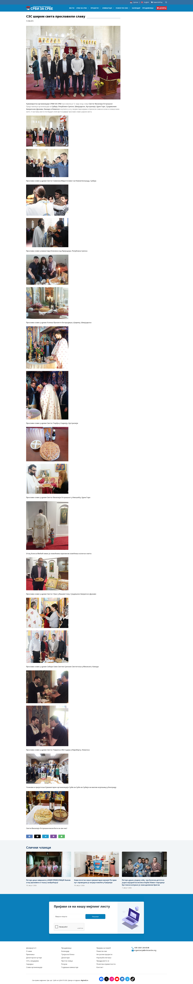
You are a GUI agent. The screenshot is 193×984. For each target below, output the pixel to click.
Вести (71, 8)
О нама (29, 951)
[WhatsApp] (61, 836)
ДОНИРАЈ (162, 8)
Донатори (65, 958)
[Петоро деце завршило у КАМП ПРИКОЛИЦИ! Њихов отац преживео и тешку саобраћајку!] (48, 864)
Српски (135, 2)
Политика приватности (105, 964)
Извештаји (107, 8)
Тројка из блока (67, 954)
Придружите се (102, 961)
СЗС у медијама (32, 961)
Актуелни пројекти (104, 954)
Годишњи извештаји (69, 967)
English (146, 2)
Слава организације (34, 967)
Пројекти (95, 8)
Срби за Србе (81, 8)
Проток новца (67, 961)
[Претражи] (166, 2)
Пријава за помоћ (103, 948)
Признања (30, 954)
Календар (136, 8)
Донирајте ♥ (31, 948)
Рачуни (64, 964)
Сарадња (29, 964)
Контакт (99, 967)
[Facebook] (29, 836)
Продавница (147, 8)
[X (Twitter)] (37, 836)
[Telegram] (45, 836)
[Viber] (53, 836)
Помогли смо (122, 8)
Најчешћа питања (103, 958)
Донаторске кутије (34, 958)
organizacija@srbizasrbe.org (145, 950)
